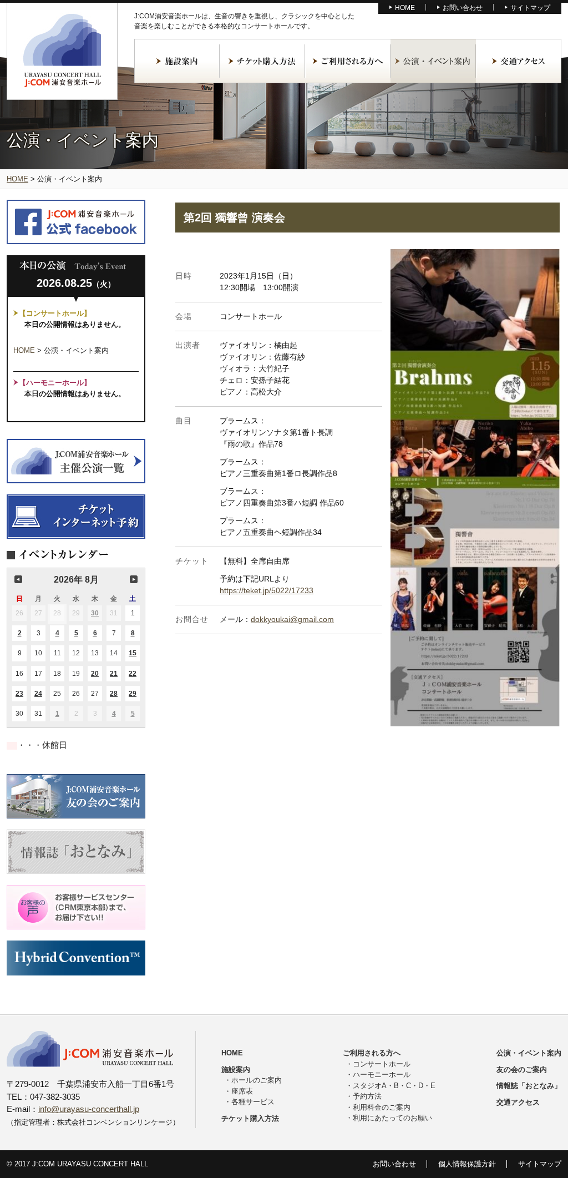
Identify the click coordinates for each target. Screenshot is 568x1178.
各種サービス (253, 1102)
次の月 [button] (133, 579)
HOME (405, 8)
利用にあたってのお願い (392, 1118)
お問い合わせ (463, 8)
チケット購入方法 (262, 61)
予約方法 (367, 1096)
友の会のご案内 (521, 1069)
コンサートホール (381, 1064)
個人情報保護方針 (467, 1164)
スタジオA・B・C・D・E (394, 1085)
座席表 (242, 1091)
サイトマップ (530, 8)
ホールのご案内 (256, 1080)
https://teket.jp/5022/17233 (266, 590)
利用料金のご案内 (381, 1107)
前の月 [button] (18, 579)
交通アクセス (518, 61)
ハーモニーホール (381, 1074)
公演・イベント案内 (433, 61)
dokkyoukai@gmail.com (292, 619)
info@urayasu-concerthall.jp (88, 1109)
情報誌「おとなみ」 (528, 1085)
